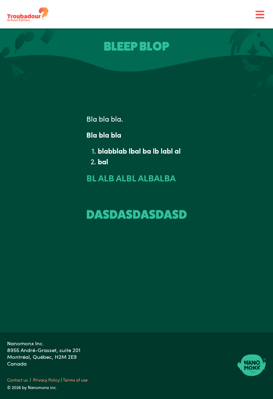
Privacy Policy (47, 380)
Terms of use (75, 380)
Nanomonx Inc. (25, 343)
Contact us (18, 380)
